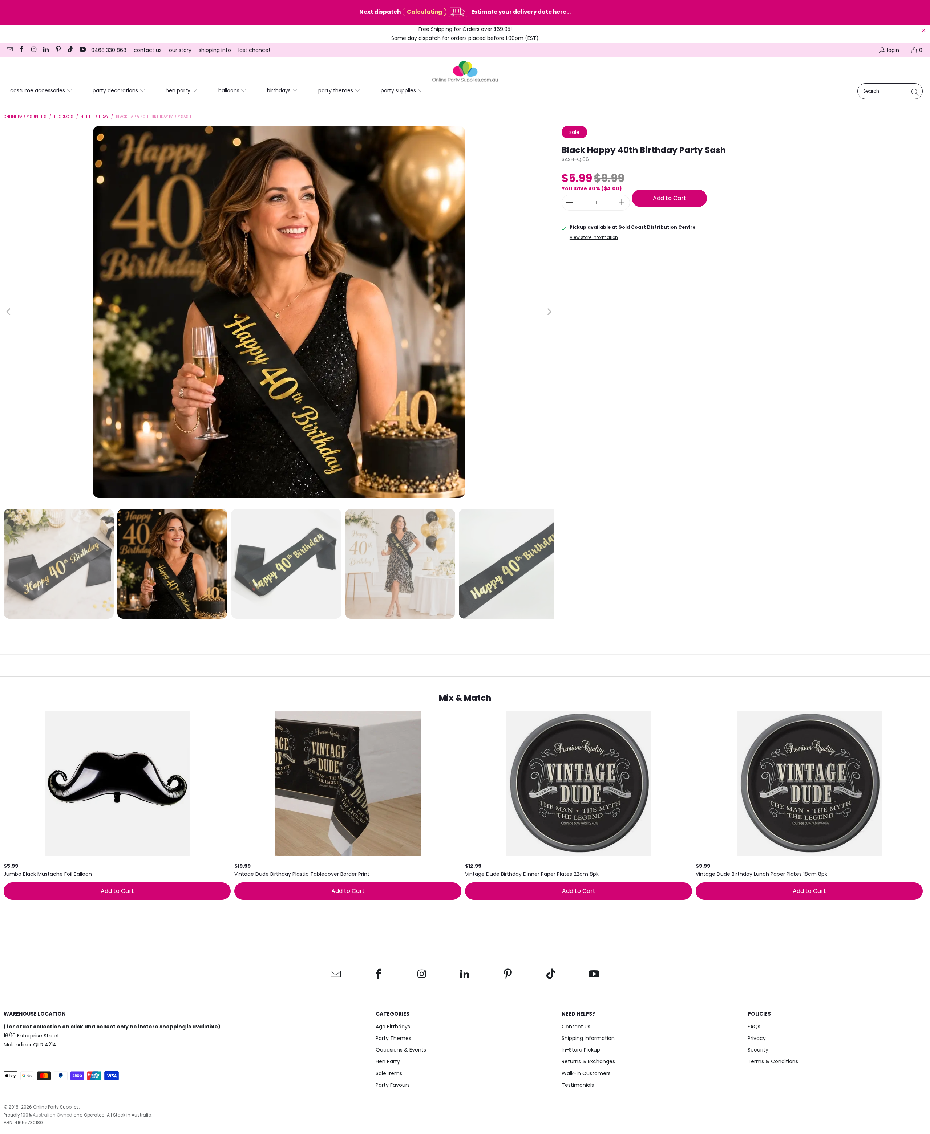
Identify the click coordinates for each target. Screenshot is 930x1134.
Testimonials (578, 1085)
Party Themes (393, 1038)
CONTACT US (148, 50)
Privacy (757, 1038)
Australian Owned (52, 1115)
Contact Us (576, 1026)
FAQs (754, 1026)
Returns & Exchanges (588, 1061)
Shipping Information (588, 1038)
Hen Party (388, 1061)
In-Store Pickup (581, 1049)
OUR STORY (180, 50)
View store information (594, 237)
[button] (41, 90)
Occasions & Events (401, 1049)
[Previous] (9, 312)
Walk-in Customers (586, 1073)
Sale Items (389, 1073)
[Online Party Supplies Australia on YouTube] (82, 50)
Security (758, 1049)
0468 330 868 (108, 50)
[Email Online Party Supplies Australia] (9, 50)
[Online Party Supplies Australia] (465, 72)
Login (893, 50)
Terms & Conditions (773, 1061)
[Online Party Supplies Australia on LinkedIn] (45, 50)
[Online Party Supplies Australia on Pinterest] (57, 50)
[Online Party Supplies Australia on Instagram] (33, 50)
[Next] (549, 312)
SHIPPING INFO (215, 50)
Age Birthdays (393, 1026)
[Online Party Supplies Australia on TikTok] (70, 50)
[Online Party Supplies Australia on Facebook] (21, 50)
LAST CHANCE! (254, 50)
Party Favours (393, 1085)
